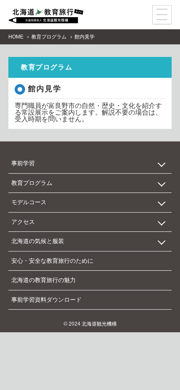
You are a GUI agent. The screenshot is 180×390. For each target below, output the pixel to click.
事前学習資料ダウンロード (46, 299)
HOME (15, 37)
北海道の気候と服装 (37, 241)
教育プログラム (49, 37)
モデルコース (28, 202)
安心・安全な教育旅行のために (52, 260)
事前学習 (23, 163)
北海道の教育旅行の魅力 (43, 280)
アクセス (23, 221)
